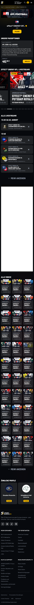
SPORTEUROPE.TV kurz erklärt (7, 564)
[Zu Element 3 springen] (9, 109)
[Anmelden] (28, 2)
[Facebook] (16, 524)
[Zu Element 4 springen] (13, 109)
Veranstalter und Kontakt (8, 584)
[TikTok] (11, 524)
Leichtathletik (22, 546)
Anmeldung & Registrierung (22, 576)
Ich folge (20, 566)
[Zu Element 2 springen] (5, 109)
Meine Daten (21, 569)
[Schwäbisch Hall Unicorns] (26, 488)
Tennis (20, 537)
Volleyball (20, 549)
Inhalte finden (5, 576)
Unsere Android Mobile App (7, 547)
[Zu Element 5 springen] (17, 109)
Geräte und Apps (5, 573)
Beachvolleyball (22, 543)
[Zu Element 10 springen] (32, 109)
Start (2, 7)
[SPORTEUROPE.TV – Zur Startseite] (2, 2)
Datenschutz (4, 595)
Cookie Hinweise (5, 598)
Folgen (17, 31)
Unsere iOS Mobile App (7, 543)
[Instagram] (2, 524)
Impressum (18, 598)
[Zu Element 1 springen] (2, 109)
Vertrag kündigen (6, 587)
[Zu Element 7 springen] (23, 109)
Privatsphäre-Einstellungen (16, 595)
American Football (10, 7)
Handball (20, 540)
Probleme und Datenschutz (5, 580)
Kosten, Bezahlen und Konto (7, 569)
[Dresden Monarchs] (9, 488)
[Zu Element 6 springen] (19, 109)
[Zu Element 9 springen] (28, 109)
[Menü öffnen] (31, 2)
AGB (12, 598)
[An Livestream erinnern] (28, 126)
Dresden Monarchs (9, 495)
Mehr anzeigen (18, 178)
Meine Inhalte (22, 563)
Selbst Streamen (5, 540)
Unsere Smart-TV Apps (7, 551)
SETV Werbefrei (5, 537)
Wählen (28, 61)
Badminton (21, 552)
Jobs (2, 554)
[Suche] (24, 2)
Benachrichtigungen (24, 572)
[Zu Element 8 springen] (26, 109)
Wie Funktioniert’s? (6, 534)
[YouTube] (7, 524)
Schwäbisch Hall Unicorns (26, 496)
